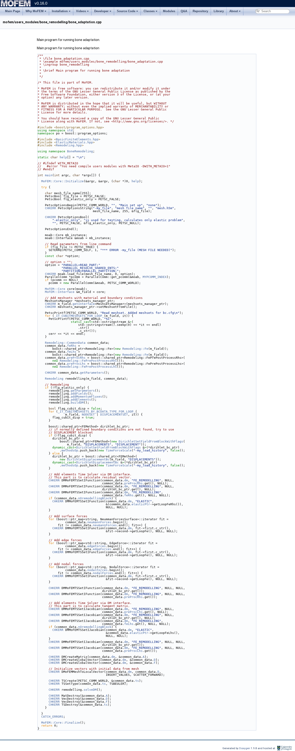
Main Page (12, 11)
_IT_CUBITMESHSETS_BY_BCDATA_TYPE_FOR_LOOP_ (96, 411)
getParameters (92, 372)
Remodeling (54, 378)
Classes (149, 11)
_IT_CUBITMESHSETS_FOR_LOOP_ (79, 316)
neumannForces (99, 522)
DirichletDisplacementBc (88, 459)
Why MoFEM (35, 11)
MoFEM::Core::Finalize (60, 722)
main (48, 175)
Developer (101, 11)
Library (219, 11)
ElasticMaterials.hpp (74, 142)
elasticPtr (141, 504)
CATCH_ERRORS (52, 716)
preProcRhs (76, 357)
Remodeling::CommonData (65, 342)
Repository (200, 11)
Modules (169, 11)
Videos (81, 11)
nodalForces (97, 570)
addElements (81, 399)
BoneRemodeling (80, 151)
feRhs (71, 345)
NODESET (88, 414)
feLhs (71, 351)
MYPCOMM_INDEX (155, 277)
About (233, 11)
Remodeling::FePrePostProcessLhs (88, 366)
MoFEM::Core (55, 289)
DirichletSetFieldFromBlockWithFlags (151, 441)
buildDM (77, 402)
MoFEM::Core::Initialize (62, 181)
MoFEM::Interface (59, 292)
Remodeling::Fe (135, 348)
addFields (79, 393)
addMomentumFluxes (86, 396)
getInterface (84, 304)
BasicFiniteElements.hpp (77, 139)
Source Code (126, 11)
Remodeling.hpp (69, 145)
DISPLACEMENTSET (114, 414)
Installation (60, 11)
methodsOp (70, 450)
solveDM (90, 689)
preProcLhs (76, 363)
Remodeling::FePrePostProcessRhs (88, 360)
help (63, 157)
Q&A (184, 11)
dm (126, 480)
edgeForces (96, 546)
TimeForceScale (119, 450)
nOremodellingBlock (94, 498)
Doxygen (245, 748)
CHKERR (50, 208)
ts (137, 680)
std (70, 130)
